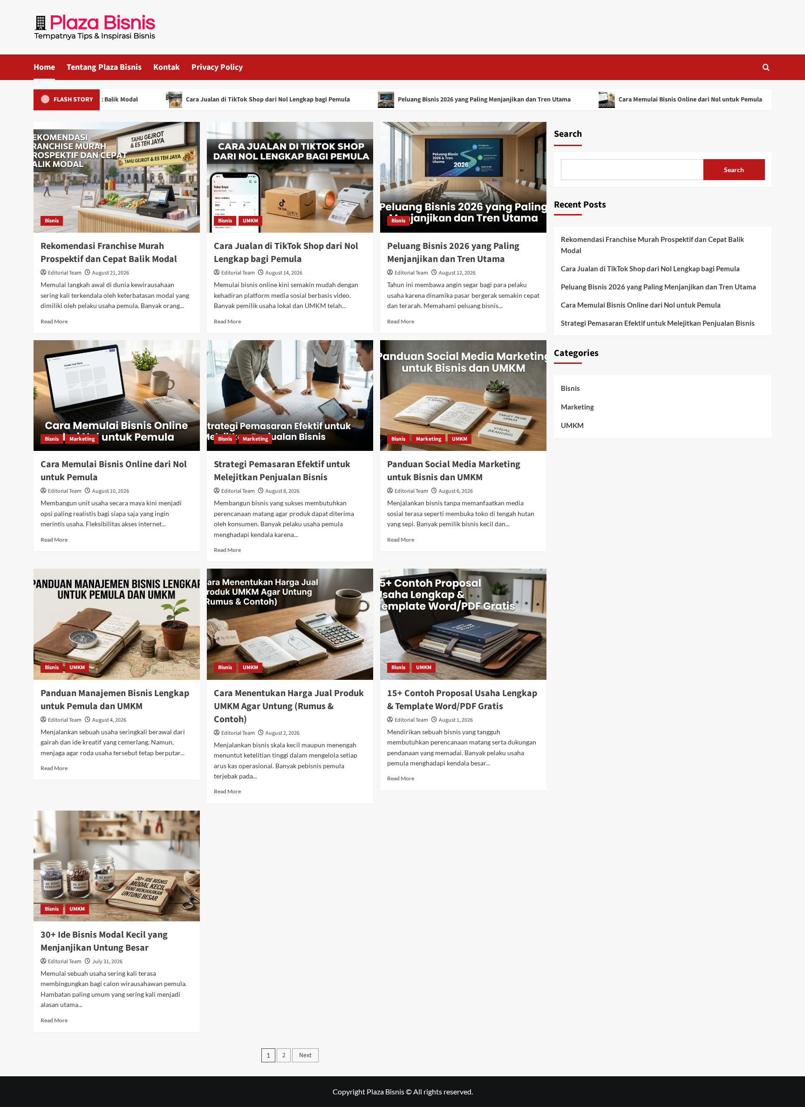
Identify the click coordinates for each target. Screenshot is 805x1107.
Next (305, 1055)
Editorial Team (65, 273)
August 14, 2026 (284, 273)
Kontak (166, 67)
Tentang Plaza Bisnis (104, 67)
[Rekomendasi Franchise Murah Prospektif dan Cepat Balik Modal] (117, 177)
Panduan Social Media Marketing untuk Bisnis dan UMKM (453, 471)
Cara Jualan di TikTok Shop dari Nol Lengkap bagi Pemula (230, 99)
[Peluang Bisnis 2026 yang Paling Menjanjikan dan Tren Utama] (463, 177)
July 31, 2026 (107, 962)
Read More (54, 321)
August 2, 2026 (283, 733)
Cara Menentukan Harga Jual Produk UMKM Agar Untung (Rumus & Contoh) (289, 706)
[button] (766, 67)
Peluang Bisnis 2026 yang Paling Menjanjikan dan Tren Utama (447, 99)
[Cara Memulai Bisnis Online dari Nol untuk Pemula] (117, 395)
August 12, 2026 (457, 273)
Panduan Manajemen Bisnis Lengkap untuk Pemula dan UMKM (115, 700)
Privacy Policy (217, 67)
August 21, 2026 (110, 273)
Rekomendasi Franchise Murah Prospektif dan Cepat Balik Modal (109, 253)
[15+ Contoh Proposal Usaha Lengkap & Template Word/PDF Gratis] (463, 624)
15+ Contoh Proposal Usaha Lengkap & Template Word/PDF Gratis (462, 700)
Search (568, 134)
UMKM (250, 221)
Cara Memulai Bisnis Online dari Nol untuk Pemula (652, 99)
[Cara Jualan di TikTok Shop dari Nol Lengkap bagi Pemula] (290, 177)
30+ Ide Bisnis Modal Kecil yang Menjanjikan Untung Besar (104, 941)
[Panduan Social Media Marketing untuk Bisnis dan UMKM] (463, 395)
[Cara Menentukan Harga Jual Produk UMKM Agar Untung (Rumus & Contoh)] (290, 624)
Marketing (82, 439)
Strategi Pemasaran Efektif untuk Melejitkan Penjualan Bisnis (282, 471)
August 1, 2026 (456, 720)
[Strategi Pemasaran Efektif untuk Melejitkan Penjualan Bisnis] (290, 395)
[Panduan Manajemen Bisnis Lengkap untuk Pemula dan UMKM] (117, 624)
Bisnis (52, 221)
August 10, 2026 (110, 491)
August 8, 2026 (283, 491)
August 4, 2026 (109, 720)
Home (44, 67)
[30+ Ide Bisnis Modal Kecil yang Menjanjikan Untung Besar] (117, 866)
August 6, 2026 (456, 491)
